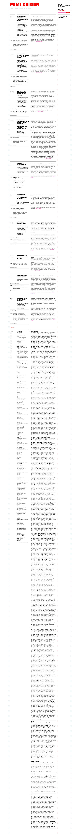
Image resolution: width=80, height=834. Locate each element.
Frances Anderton (39, 736)
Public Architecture (44, 549)
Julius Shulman (42, 467)
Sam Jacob (34, 564)
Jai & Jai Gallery (21, 419)
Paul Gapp (45, 535)
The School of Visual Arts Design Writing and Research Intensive (22, 511)
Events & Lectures (64, 5)
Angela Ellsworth (40, 634)
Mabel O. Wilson (43, 492)
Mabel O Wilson (48, 742)
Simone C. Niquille (51, 752)
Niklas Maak (49, 529)
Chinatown (44, 802)
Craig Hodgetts (42, 388)
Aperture (19, 341)
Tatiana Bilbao (43, 590)
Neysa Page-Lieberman (37, 687)
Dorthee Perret (35, 650)
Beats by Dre (50, 762)
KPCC (18, 429)
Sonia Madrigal (45, 704)
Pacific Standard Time (22, 472)
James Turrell (39, 666)
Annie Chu (46, 353)
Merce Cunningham (48, 786)
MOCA (18, 458)
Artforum (19, 371)
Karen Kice (35, 468)
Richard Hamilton (40, 695)
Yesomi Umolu (42, 715)
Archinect (19, 342)
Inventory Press (20, 418)
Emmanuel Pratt (35, 654)
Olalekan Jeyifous (36, 689)
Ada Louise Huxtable (43, 333)
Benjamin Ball (35, 367)
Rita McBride (42, 696)
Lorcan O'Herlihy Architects (46, 484)
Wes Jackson (40, 606)
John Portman (34, 458)
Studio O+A (34, 586)
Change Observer (20, 383)
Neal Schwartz (47, 525)
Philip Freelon (35, 544)
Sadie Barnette (40, 699)
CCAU (18, 382)
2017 (11, 343)
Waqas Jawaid (47, 757)
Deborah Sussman (39, 732)
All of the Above (36, 343)
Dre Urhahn (40, 651)
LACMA (18, 434)
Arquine (18, 362)
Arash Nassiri (35, 636)
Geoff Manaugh (49, 736)
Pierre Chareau (41, 545)
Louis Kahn (39, 488)
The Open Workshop (49, 594)
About (60, 8)
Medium (18, 453)
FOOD (32, 656)
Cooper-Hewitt (48, 731)
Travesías (19, 514)
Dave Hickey (50, 646)
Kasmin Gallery (20, 426)
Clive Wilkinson (42, 384)
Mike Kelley (42, 685)
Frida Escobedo (46, 426)
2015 (11, 346)
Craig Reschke (51, 388)
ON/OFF (43, 746)
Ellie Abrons (46, 409)
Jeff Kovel (50, 452)
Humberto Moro (35, 664)
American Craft (20, 338)
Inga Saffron (46, 447)
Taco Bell (42, 791)
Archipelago (19, 343)
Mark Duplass (41, 682)
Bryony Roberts (19, 41)
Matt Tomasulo (49, 812)
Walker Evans (34, 715)
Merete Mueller (35, 787)
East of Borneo (48, 651)
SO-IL (38, 574)
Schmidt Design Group (45, 568)
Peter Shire (41, 747)
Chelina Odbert (46, 381)
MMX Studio (49, 519)
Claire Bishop (43, 644)
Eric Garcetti (46, 806)
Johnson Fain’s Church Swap (22, 276)
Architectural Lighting (22, 351)
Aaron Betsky (44, 332)
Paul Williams (35, 538)
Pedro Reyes (39, 691)
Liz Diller (34, 484)
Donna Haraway (35, 782)
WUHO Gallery (20, 540)
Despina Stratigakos (45, 401)
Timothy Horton (50, 826)
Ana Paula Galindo (51, 347)
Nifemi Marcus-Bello (49, 745)
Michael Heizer (50, 684)
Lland (45, 741)
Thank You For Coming (43, 710)
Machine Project (49, 679)
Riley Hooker (34, 696)
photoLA (18, 474)
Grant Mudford (51, 661)
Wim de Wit (43, 625)
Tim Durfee (41, 599)
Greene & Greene (47, 432)
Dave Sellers (45, 392)
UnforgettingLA (41, 601)
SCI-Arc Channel (20, 485)
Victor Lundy (50, 603)
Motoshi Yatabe (42, 523)
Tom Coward (39, 600)
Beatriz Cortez (40, 639)
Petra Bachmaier (48, 691)
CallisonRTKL (51, 373)
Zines (49, 615)
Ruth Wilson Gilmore (44, 790)
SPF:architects (44, 576)
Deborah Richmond (40, 397)
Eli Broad (43, 782)
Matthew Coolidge (51, 682)
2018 (11, 342)
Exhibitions (62, 6)
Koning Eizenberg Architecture (43, 474)
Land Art (40, 674)
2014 (11, 347)
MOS (38, 522)
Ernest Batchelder (46, 654)
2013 (11, 348)
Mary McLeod (38, 505)
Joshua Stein (52, 464)
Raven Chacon (46, 694)
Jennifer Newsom (17, 77)
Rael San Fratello (48, 550)
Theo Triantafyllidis (37, 595)
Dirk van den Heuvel (40, 404)
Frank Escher (48, 423)
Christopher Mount (43, 383)
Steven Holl (25, 240)
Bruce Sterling (46, 730)
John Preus (34, 670)
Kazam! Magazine (20, 427)
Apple (44, 762)
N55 (53, 523)
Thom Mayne (40, 598)
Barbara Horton (23, 140)
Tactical (48, 823)
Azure (18, 376)
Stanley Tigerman (40, 579)
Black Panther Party (41, 777)
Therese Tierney (44, 596)
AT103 (37, 362)
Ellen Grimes (38, 409)
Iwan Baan (42, 665)
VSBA (32, 604)
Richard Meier (44, 558)
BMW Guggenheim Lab (21, 381)
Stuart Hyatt (42, 585)
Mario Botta (40, 502)
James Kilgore (48, 783)
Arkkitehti (19, 358)
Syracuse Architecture (22, 497)
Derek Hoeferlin (40, 618)
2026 (11, 332)
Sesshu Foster (45, 701)
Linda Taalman (52, 483)
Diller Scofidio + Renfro (46, 402)
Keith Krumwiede (45, 469)
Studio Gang (50, 585)
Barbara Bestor (21, 314)
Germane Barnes (23, 76)
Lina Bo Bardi (43, 483)
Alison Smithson (51, 342)
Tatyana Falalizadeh (42, 709)
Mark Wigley (50, 503)
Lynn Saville (40, 679)
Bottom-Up (49, 797)
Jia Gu (47, 454)
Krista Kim (52, 672)
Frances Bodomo (39, 656)
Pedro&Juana (48, 539)
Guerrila (33, 808)
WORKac (40, 610)
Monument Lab (35, 788)
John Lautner (38, 457)
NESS (18, 464)
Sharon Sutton (21, 81)
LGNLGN (37, 767)
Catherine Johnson (40, 376)
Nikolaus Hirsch (35, 530)
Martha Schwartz (35, 504)
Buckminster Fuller (41, 373)
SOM (38, 575)
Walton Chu (48, 771)
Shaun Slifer (47, 702)
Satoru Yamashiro (40, 821)
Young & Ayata (50, 613)
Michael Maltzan (43, 510)
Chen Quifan (41, 778)
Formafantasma (16, 181)
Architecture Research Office (39, 358)
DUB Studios (45, 406)
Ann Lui (15, 313)
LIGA (18, 437)
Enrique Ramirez (48, 411)
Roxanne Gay (34, 790)
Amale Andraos (45, 796)
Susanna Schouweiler (37, 755)
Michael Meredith (48, 512)
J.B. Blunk (49, 665)
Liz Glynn (49, 677)
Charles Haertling (43, 378)
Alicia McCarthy (49, 630)
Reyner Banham (35, 558)
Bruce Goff (39, 372)
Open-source (43, 816)
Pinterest (34, 770)
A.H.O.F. (33, 629)
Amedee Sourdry (40, 346)
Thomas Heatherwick (49, 598)
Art (14, 41)
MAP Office (46, 497)
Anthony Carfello (48, 635)
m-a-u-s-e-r (34, 492)
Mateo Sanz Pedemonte (45, 507)
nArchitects (43, 524)
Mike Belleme (34, 685)
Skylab (52, 573)
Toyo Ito (33, 601)
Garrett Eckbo (47, 427)
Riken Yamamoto (48, 559)
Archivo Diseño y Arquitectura (39, 726)
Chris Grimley (41, 382)
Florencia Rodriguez (41, 418)
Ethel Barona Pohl (41, 416)
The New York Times (21, 507)
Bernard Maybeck (44, 367)
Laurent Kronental (36, 676)
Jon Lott (52, 459)
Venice (33, 827)
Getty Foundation (50, 429)
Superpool (47, 588)
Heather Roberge (39, 439)
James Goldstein (51, 448)
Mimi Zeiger (24, 4)
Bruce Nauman (38, 640)
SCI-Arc (18, 484)
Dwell (18, 397)
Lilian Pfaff (34, 483)
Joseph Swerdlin (43, 464)
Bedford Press (20, 377)
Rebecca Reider (49, 788)
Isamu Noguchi (35, 665)
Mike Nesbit (40, 515)
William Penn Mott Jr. (37, 609)
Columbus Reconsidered (21, 164)
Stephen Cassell (35, 580)
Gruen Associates (41, 434)
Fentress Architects (37, 417)
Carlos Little (39, 641)
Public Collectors (43, 770)
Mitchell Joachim (40, 519)
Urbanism (15, 242)
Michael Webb (44, 513)
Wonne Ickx (34, 610)
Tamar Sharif (34, 590)
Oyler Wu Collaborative (49, 533)
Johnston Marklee (17, 240)
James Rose (46, 449)
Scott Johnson (16, 288)
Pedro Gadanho (24, 264)
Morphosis (34, 522)
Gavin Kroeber (39, 807)
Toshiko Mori (51, 600)
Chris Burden (34, 644)
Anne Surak (40, 353)
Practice (45, 548)
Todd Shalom (42, 711)
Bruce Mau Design (36, 730)
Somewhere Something (46, 575)
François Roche (40, 423)
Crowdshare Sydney (21, 391)
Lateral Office (44, 477)
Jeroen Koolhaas (35, 669)
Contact (61, 9)
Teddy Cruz (51, 590)
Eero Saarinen (24, 315)
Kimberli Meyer (35, 672)
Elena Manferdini (49, 407)
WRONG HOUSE (19, 539)
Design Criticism (49, 732)
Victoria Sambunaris (45, 712)
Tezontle (33, 593)
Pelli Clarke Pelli (41, 540)
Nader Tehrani (35, 524)
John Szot (50, 458)
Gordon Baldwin (35, 660)
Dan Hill (53, 389)
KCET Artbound (20, 428)
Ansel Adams (39, 635)
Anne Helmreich (44, 616)
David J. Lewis (49, 394)
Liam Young (47, 482)
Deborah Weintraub (51, 397)
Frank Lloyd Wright (40, 424)
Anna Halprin (48, 351)
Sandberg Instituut (21, 483)
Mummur (49, 523)
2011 (11, 351)
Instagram (61, 17)
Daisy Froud (46, 389)
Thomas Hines (35, 625)
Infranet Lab (38, 447)
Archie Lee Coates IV (49, 725)
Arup (47, 361)
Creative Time (35, 646)
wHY (50, 606)
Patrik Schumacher (45, 534)
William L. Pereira (47, 608)
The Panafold (20, 508)
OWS (32, 817)
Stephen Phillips (45, 580)
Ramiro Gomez (51, 692)
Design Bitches (50, 399)
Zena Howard (18, 84)
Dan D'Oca (41, 803)
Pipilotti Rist (35, 692)
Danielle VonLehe (36, 392)
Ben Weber (47, 639)
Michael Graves (20, 212)
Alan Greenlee (35, 775)
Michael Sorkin (35, 513)
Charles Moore (16, 211)
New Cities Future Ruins (46, 686)
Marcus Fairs (41, 499)
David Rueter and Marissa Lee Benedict (42, 716)
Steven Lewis (34, 584)
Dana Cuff (47, 803)
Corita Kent (49, 645)
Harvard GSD (19, 409)
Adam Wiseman (40, 629)
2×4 (32, 722)
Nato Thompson (35, 686)
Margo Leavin (45, 680)
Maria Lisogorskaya (36, 500)
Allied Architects (47, 343)
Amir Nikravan (52, 631)
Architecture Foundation (22, 357)
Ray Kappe (34, 555)
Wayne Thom (48, 605)
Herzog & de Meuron (36, 442)
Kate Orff (41, 468)
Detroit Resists (48, 805)
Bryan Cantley (46, 372)
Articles (61, 3)
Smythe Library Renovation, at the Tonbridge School (22, 93)
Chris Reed (51, 802)
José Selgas (49, 463)
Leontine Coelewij (40, 677)
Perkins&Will (50, 540)
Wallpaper (19, 533)
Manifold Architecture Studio (47, 495)
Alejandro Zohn (42, 341)
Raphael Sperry (35, 553)
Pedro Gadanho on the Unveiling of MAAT (22, 257)
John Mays (51, 457)
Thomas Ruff (35, 711)
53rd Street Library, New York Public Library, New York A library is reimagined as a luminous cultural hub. (23, 124)
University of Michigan (22, 519)
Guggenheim (19, 407)
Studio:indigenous (17, 187)
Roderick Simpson (42, 818)
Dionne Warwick (44, 781)
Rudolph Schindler (41, 563)
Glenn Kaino (50, 659)
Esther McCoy (46, 413)
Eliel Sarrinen (45, 408)
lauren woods (48, 675)
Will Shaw (38, 608)
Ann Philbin (49, 634)
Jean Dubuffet (52, 667)
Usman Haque (41, 771)
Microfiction (44, 787)
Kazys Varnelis (35, 469)
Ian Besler (38, 444)
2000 (11, 358)
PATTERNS (39, 535)
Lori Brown (34, 485)
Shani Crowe (39, 702)
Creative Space (35, 389)
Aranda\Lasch (16, 178)
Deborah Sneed (35, 781)
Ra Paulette (44, 692)
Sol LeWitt (37, 704)
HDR (49, 438)
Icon (18, 416)
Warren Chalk (46, 604)
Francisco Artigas (42, 422)
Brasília (44, 798)
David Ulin (48, 780)
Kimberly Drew (44, 672)
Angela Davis (52, 775)
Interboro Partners (42, 808)
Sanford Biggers (50, 699)
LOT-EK (33, 488)
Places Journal (20, 477)
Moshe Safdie (43, 522)
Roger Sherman (52, 818)
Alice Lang (41, 630)
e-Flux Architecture (21, 398)
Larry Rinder (47, 674)
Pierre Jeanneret (51, 545)
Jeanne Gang (43, 452)
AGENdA (44, 336)
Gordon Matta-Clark (46, 660)
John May (45, 457)
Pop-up (36, 817)
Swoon (49, 707)
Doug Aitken (44, 650)
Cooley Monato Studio (46, 387)
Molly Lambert (52, 787)
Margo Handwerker (51, 499)
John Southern (43, 458)
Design (32, 721)
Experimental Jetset (37, 735)
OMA (32, 533)
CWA (41, 389)
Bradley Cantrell (36, 798)
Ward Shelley (38, 604)
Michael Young (52, 513)
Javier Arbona (35, 452)
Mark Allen (34, 682)
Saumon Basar (34, 700)
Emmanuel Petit (39, 411)
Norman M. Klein (35, 746)
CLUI (44, 645)
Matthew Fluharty (48, 717)
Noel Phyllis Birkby (46, 530)
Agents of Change (51, 336)
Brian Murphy (46, 371)
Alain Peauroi (46, 338)
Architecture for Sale (22, 356)
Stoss (47, 822)
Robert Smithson (35, 697)
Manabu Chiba (34, 495)
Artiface (19, 373)
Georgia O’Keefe (41, 659)
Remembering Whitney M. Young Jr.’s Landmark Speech (23, 55)
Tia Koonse (34, 599)
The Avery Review (21, 505)
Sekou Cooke (48, 569)
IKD (21, 181)
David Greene (40, 394)
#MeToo (33, 762)
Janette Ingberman (42, 667)
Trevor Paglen (35, 712)
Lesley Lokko (40, 482)
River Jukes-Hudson (43, 750)
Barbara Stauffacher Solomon (20, 209)
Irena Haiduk (51, 664)
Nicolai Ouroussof (40, 529)
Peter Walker (34, 543)
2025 (11, 333)
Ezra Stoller (40, 655)
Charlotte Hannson (36, 381)
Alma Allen (34, 631)
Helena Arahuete (49, 439)
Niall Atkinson (38, 528)
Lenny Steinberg (35, 480)
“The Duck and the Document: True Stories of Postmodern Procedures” (43, 198)
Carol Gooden (47, 641)
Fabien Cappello (48, 735)
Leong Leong (44, 480)
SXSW (18, 495)
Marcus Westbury (39, 812)
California (34, 800)
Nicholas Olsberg (48, 528)
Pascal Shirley (46, 690)
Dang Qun (33, 391)
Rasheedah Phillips (36, 694)
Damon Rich (34, 803)
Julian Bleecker (36, 740)
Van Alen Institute (21, 528)
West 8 (46, 606)
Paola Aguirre (35, 534)
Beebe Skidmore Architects (47, 366)
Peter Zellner (43, 543)
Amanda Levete (16, 263)
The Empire (40, 593)
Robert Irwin (50, 696)
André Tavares (35, 348)
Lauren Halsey (40, 675)
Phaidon (18, 473)
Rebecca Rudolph (42, 555)
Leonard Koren (46, 676)
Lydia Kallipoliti (51, 490)
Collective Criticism (37, 765)
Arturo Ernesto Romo (45, 636)
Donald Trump (52, 781)
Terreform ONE (45, 591)
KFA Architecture (43, 473)
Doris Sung (50, 404)
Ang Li (54, 615)
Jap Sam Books (20, 421)
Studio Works (41, 586)
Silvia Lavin (16, 214)
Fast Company (20, 401)
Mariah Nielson (40, 681)
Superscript (34, 589)
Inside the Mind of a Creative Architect (22, 299)
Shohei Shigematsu (36, 573)
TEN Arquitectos (35, 591)
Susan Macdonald (43, 589)
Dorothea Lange (49, 649)
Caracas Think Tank (43, 800)
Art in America (20, 366)
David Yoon (46, 396)
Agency (39, 336)
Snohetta (33, 574)
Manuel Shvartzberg (36, 497)
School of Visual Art (42, 751)
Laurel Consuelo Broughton (39, 478)
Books (60, 4)
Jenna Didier (34, 453)
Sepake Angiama (43, 700)
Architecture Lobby (46, 357)
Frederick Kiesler (36, 426)
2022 (11, 337)
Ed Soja (39, 806)
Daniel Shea (43, 646)
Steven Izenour (50, 583)
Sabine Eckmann (51, 563)
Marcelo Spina (39, 498)
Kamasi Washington (45, 785)
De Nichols (35, 649)
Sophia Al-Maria (40, 705)
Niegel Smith (47, 687)
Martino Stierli (45, 504)
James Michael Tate (37, 449)
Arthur (18, 372)
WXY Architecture (38, 611)
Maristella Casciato (37, 621)
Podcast (42, 788)
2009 (11, 353)
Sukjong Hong (39, 823)
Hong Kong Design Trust (22, 414)
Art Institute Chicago (22, 367)
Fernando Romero (48, 417)
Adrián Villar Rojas (50, 629)
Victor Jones (42, 603)
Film (46, 655)
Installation (43, 664)
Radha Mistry (38, 550)
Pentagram (48, 746)
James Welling (48, 666)
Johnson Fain (34, 459)
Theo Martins (47, 755)
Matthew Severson (36, 813)
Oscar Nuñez (50, 816)
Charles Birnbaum (36, 802)
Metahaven (48, 768)
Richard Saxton (50, 695)
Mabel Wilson (21, 79)
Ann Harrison (35, 616)
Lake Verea (34, 674)
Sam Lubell (51, 564)
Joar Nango (52, 669)
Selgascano (34, 570)
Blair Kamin (46, 368)
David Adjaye (39, 393)
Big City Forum (41, 797)
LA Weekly (19, 433)
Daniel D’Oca (40, 391)
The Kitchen (53, 710)
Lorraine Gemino (42, 485)
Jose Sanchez (41, 463)
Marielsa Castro (47, 500)
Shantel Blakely (40, 752)
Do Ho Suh (41, 649)
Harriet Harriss (42, 438)
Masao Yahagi (45, 505)
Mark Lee (36, 503)
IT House (44, 448)
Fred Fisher (50, 424)
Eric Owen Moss (43, 412)
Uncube (18, 518)
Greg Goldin (47, 807)
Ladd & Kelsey (35, 477)
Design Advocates (40, 399)
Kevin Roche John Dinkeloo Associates (19, 182)
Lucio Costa (47, 811)
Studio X (48, 586)
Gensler (47, 428)
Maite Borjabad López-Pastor (46, 494)
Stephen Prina (41, 706)
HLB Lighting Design (18, 141)
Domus (18, 394)
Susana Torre (52, 589)
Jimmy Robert (44, 669)
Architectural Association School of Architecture (22, 347)
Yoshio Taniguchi (41, 613)
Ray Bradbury (51, 554)
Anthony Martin (36, 776)
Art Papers (19, 368)
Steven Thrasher (40, 822)
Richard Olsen (39, 559)
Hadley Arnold (51, 434)
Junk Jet (19, 424)
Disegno (18, 393)
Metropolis (19, 454)
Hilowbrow (19, 413)
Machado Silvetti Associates (39, 493)
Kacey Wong (41, 670)
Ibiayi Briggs (45, 444)
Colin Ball (15, 112)
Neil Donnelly (39, 745)
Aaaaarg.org (39, 762)
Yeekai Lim (47, 611)
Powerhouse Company (36, 548)
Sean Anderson (40, 569)
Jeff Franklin (46, 737)
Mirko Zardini (46, 518)
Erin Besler (51, 412)
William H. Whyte (45, 827)
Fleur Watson (51, 655)
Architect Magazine (14, 74)
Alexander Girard (17, 177)
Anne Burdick (38, 725)
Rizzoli (18, 478)
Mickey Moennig (45, 514)
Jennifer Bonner (43, 453)
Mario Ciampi (48, 502)
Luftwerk (33, 679)
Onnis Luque (45, 689)
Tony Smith (49, 711)
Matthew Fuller (40, 768)
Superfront (19, 494)
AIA (41, 338)
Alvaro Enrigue (44, 775)
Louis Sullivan (47, 488)
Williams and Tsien (50, 609)
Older (12, 327)
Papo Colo (38, 690)
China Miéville (39, 731)
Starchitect (49, 579)
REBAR (47, 817)
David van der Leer (36, 396)
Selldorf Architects (43, 570)
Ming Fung (39, 518)
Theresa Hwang (48, 595)
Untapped (19, 520)
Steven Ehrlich (40, 581)
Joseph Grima (34, 464)
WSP (32, 611)
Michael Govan (41, 684)
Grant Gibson (38, 432)
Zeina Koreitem (50, 614)
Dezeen (18, 392)
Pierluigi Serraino (17, 320)
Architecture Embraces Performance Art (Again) (22, 18)
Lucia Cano (47, 489)
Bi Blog (18, 378)
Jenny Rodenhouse (36, 766)
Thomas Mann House (21, 513)
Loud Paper (61, 10)
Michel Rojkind (21, 318)
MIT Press (19, 457)
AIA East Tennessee (21, 337)
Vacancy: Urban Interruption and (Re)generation (21, 525)
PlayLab (47, 747)
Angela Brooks (35, 351)
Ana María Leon (41, 347)
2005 (11, 356)
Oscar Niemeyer (38, 533)
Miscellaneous (35, 773)
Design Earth (34, 401)
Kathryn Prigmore (49, 468)
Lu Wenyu (40, 489)
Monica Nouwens (51, 685)
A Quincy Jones (35, 332)
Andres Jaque (51, 348)
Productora (35, 549)
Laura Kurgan (52, 477)
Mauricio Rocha (46, 508)
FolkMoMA (39, 419)
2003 (11, 357)
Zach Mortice (34, 614)
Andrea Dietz (43, 348)
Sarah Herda (43, 565)
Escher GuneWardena (36, 413)
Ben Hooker (34, 763)
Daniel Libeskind (49, 391)
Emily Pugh (39, 619)
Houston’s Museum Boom (21, 222)
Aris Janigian (45, 776)
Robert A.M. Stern (43, 560)
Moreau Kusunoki (48, 520)
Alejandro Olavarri (39, 722)
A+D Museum (19, 332)
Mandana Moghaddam (36, 680)
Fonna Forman (46, 419)
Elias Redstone (35, 408)
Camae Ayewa (46, 640)
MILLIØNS (41, 517)
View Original (13, 49)
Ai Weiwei (34, 630)
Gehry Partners (40, 428)
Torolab (45, 600)
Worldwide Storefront (48, 610)
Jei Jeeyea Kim (38, 620)
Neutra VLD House (21, 467)
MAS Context (19, 452)
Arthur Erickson (40, 361)
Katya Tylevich (46, 740)
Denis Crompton (42, 398)
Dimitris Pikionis (36, 403)
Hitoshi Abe (46, 442)
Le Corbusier (40, 479)
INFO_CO (40, 737)
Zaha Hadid (42, 614)
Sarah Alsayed (22, 112)
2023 (11, 336)
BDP (26, 111)
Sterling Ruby (50, 706)
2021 (11, 338)
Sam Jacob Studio (42, 564)
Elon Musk (49, 782)
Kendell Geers (52, 671)
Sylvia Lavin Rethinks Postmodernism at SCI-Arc (22, 196)
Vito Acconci (51, 714)
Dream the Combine (36, 406)
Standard (46, 578)
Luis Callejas (41, 490)
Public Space (42, 817)
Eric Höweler (34, 412)
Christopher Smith (40, 780)
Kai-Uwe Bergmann (51, 467)
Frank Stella (47, 656)
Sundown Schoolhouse (21, 493)
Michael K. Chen (49, 509)
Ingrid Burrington (49, 765)
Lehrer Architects (49, 479)
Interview (19, 417)
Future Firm (46, 619)
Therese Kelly (35, 596)
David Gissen (47, 393)
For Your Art (20, 402)
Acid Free (19, 333)
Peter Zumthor (52, 543)
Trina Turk (40, 757)
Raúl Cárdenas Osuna (46, 553)
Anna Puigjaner (44, 352)
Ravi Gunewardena (42, 554)
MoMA (18, 459)
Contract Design (20, 387)
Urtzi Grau (49, 601)
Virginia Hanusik (42, 714)
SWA (45, 823)
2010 (11, 352)
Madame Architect (21, 448)
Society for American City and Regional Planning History (22, 488)
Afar (18, 336)
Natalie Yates (39, 525)
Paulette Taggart (44, 538)
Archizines (52, 358)
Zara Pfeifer (50, 715)
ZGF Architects (43, 615)
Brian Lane (39, 371)
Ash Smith (52, 726)
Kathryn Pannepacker (41, 671)
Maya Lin (33, 684)
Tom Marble (45, 756)
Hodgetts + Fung (45, 443)
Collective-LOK (35, 387)
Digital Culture (35, 761)
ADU (32, 796)
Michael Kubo (34, 510)
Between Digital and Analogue (46, 763)
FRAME (18, 403)
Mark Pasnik (43, 503)
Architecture (24, 40)
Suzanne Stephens (49, 624)
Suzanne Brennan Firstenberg (39, 707)
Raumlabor (34, 554)
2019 (11, 341)
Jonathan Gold (35, 785)
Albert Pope (37, 796)
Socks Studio (44, 574)
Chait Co (48, 376)
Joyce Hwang (47, 620)
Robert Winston (45, 697)
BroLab (49, 798)
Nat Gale (36, 816)
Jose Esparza (42, 462)
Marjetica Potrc (49, 681)
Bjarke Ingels (16, 315)
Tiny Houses (48, 599)
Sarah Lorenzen (51, 565)
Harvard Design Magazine (22, 408)
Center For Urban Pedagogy (48, 801)
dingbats (44, 403)
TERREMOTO (52, 591)
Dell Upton (34, 398)
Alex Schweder (16, 40)
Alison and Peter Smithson (38, 342)
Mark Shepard (43, 767)
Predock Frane (52, 548)
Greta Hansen (42, 433)
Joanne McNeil (45, 766)
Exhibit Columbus (43, 163)
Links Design (40, 741)
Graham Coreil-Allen (40, 661)
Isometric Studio (36, 448)
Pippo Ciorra (39, 624)
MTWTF (32, 745)
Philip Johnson (16, 44)
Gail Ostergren (39, 427)
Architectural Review (22, 352)
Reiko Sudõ (34, 750)
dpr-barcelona (20, 396)
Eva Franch (50, 416)
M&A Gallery (19, 447)
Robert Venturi (21, 213)
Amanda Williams (42, 631)
